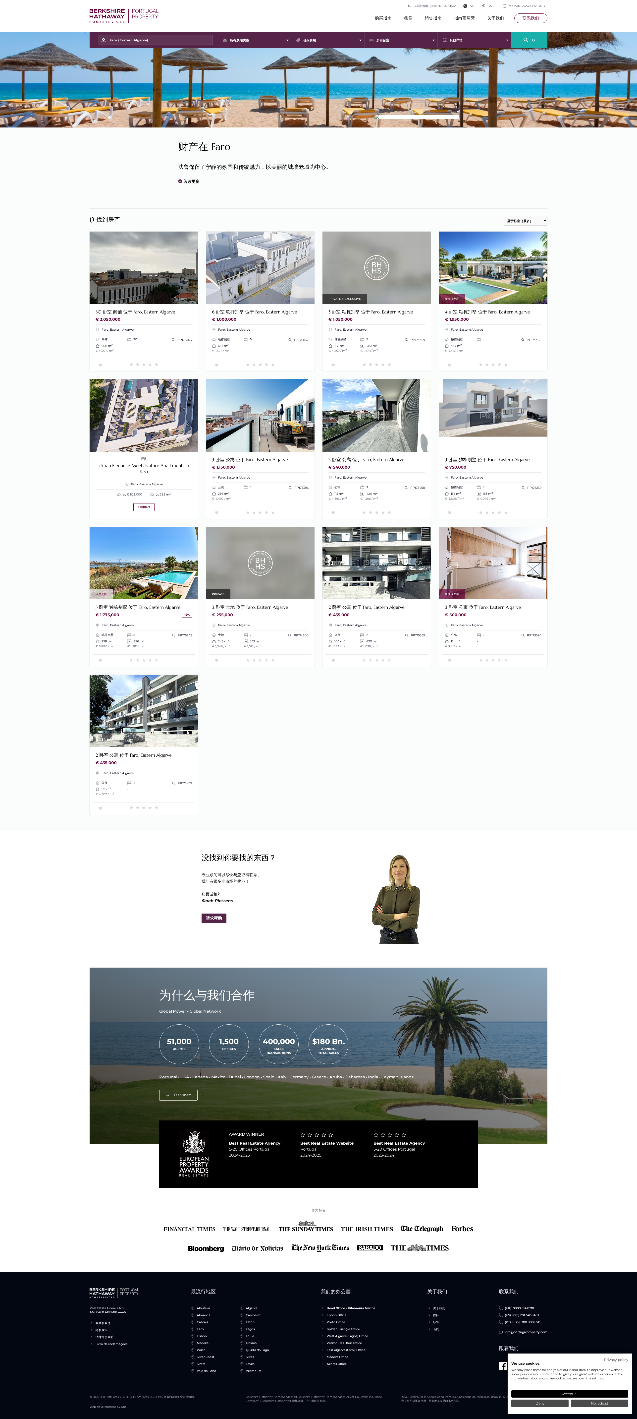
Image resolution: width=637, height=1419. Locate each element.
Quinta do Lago (257, 1350)
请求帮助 (214, 918)
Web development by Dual (108, 1407)
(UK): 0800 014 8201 (519, 1308)
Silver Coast (205, 1357)
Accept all (570, 1394)
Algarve (251, 1308)
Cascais (202, 1322)
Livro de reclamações (111, 1344)
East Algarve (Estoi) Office (346, 1350)
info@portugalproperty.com (526, 1332)
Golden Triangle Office (343, 1329)
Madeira (203, 1343)
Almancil (203, 1315)
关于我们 (495, 18)
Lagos (250, 1329)
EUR (488, 5)
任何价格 (309, 40)
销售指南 (433, 18)
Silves (250, 1357)
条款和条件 (103, 1323)
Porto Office (336, 1322)
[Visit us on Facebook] (503, 1366)
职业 (436, 1322)
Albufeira (203, 1308)
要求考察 (184, 297)
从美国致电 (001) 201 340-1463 (434, 6)
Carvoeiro (253, 1315)
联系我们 (531, 18)
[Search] (529, 38)
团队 (436, 1315)
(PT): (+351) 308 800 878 (522, 1322)
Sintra (201, 1364)
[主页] (124, 16)
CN (472, 5)
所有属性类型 (239, 40)
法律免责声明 (104, 1337)
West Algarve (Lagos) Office (347, 1336)
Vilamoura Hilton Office (344, 1343)
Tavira (250, 1364)
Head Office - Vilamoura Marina (351, 1308)
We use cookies (525, 1363)
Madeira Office (337, 1357)
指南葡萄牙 (464, 18)
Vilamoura (253, 1371)
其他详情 (456, 40)
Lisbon (202, 1336)
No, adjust (599, 1403)
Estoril (250, 1322)
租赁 (408, 18)
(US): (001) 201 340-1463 (522, 1315)
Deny (539, 1403)
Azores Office (337, 1364)
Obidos (251, 1343)
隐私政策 (101, 1330)
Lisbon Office (336, 1315)
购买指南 (383, 18)
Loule (250, 1336)
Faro (200, 1329)
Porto (201, 1350)
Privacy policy (616, 1360)
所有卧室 (382, 40)
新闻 (436, 1329)
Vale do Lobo (206, 1371)
